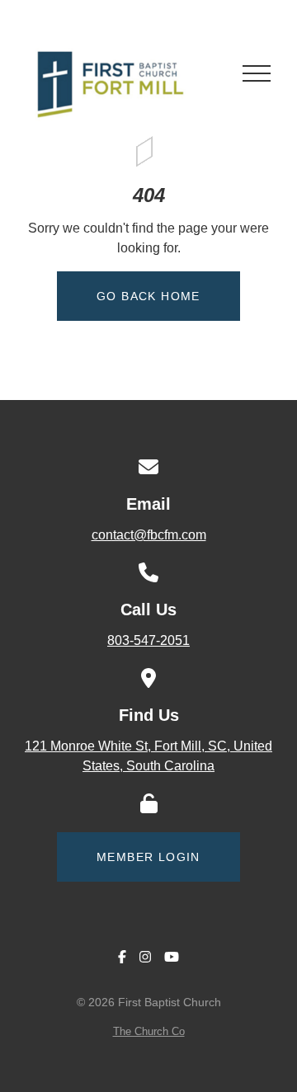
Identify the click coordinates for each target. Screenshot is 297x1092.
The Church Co (149, 1031)
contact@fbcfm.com (149, 535)
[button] (257, 73)
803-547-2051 (148, 640)
